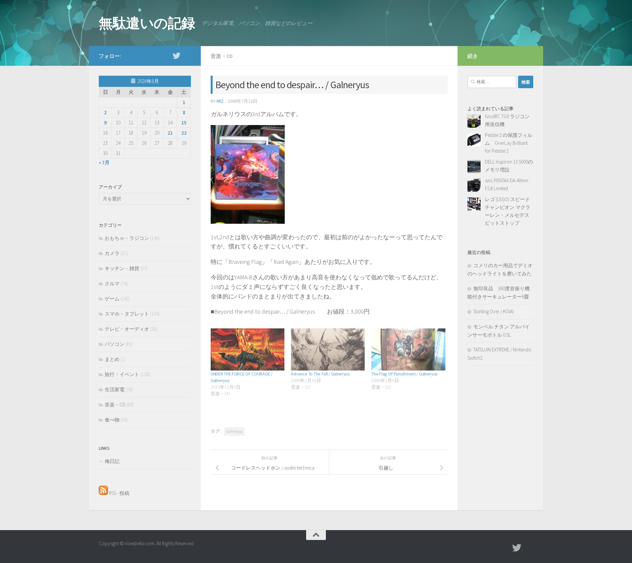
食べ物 (112, 420)
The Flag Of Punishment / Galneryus (404, 374)
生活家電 (114, 389)
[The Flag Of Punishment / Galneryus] (408, 349)
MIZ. (220, 101)
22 (184, 133)
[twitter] (176, 56)
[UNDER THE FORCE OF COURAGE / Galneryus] (247, 349)
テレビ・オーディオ (127, 329)
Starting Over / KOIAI (493, 311)
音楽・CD (222, 56)
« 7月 (104, 162)
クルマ (112, 283)
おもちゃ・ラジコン (127, 238)
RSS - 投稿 (118, 493)
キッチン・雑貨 (122, 268)
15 (184, 122)
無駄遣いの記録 (147, 23)
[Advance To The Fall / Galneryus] (328, 349)
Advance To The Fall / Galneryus (320, 374)
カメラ (112, 253)
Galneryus (234, 431)
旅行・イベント (122, 374)
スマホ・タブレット (127, 314)
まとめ (112, 359)
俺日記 (112, 461)
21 (170, 133)
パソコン (114, 344)
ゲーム (112, 298)
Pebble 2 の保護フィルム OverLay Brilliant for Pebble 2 (508, 143)
